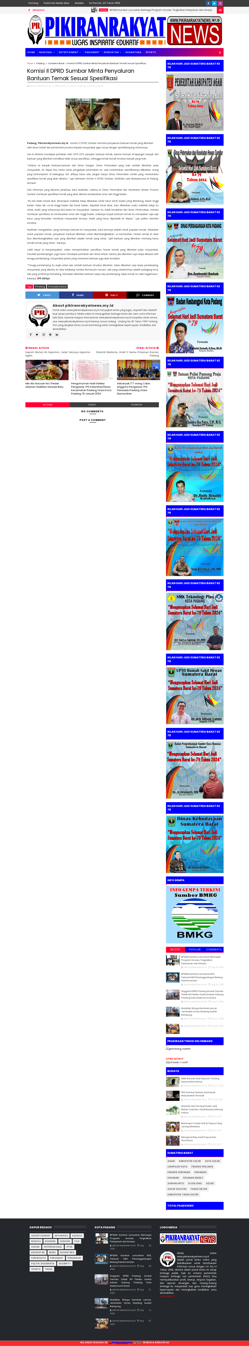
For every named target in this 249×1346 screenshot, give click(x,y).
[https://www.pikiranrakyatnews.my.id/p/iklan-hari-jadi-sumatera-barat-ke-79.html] (195, 843)
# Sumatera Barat (57, 286)
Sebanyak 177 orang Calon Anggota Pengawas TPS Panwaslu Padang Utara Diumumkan (133, 388)
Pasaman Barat (193, 1177)
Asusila (77, 1235)
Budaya (36, 1241)
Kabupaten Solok (190, 1161)
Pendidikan (74, 1258)
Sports (36, 1269)
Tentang (33, 3)
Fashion (65, 1241)
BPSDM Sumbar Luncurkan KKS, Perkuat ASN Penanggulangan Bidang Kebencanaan (202, 977)
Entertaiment (68, 52)
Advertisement (40, 1235)
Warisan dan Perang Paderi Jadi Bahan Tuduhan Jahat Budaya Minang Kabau (202, 1109)
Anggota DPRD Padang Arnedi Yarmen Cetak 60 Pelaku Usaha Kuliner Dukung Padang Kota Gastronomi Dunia (202, 994)
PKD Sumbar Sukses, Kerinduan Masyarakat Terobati (198, 1094)
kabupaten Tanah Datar (183, 1194)
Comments (214, 949)
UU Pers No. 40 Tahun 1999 (104, 3)
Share (80, 295)
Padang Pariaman (179, 1172)
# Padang (40, 286)
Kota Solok (212, 1161)
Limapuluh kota (177, 1166)
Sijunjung (195, 1183)
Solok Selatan (177, 1188)
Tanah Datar (199, 1188)
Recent (176, 949)
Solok (210, 1183)
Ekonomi (50, 1241)
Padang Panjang (202, 1166)
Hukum (35, 1246)
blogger (47, 404)
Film (76, 1241)
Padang (63, 10)
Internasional (53, 1246)
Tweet (47, 295)
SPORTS (151, 52)
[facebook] (208, 3)
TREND (49, 1269)
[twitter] (214, 3)
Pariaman (200, 1172)
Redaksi (79, 3)
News (52, 1252)
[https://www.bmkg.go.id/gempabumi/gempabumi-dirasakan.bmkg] (195, 914)
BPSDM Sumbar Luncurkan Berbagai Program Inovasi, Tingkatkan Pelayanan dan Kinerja (121, 10)
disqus (92, 404)
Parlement (92, 52)
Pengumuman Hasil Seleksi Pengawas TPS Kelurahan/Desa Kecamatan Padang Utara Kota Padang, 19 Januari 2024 (91, 388)
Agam (171, 1161)
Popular (195, 949)
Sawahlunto (176, 1183)
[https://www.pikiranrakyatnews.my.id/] (188, 1238)
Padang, (82, 85)
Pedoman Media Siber (56, 3)
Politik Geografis (43, 1263)
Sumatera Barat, (95, 85)
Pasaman (173, 1177)
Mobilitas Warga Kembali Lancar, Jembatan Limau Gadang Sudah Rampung (199, 1011)
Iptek (69, 1246)
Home (31, 52)
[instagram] (220, 3)
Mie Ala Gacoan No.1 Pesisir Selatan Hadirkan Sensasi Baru (44, 385)
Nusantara (134, 52)
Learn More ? (167, 1296)
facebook (136, 404)
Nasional (45, 52)
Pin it (114, 295)
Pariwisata (38, 1258)
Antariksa (61, 1235)
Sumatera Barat (56, 63)
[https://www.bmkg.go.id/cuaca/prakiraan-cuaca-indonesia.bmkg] (177, 1062)
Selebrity (65, 1263)
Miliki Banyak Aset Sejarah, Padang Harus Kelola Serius (200, 1080)
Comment (148, 295)
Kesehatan (111, 52)
